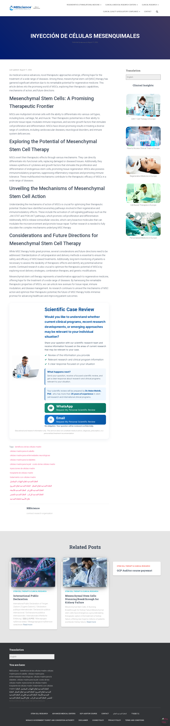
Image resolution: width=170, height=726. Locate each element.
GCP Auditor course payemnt (134, 570)
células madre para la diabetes (22, 460)
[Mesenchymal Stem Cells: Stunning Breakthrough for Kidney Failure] (85, 572)
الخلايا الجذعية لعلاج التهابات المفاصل (24, 481)
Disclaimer (83, 720)
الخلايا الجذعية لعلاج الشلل (42, 486)
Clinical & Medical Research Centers (121, 5)
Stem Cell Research (39, 714)
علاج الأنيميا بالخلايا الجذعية (20, 499)
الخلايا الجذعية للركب (35, 494)
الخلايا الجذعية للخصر (18, 494)
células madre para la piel (20, 464)
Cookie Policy (98, 720)
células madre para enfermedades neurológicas (30, 455)
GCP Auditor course (88, 714)
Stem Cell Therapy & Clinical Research (29, 591)
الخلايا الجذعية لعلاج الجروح (20, 486)
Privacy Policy (114, 720)
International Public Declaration (26, 597)
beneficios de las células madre (28, 447)
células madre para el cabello (22, 451)
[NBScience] (24, 8)
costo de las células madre (43, 464)
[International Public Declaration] (33, 572)
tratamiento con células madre (23, 477)
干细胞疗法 (135, 714)
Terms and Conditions (134, 720)
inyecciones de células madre (22, 468)
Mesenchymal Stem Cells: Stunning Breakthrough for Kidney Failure (82, 599)
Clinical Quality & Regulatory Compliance (121, 11)
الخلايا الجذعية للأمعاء (18, 490)
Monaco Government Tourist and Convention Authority (50, 720)
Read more (27, 625)
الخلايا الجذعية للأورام (35, 490)
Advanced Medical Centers (63, 714)
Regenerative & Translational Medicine (83, 5)
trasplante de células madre (21, 473)
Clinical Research (149, 5)
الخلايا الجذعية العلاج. (120, 714)
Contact (147, 11)
